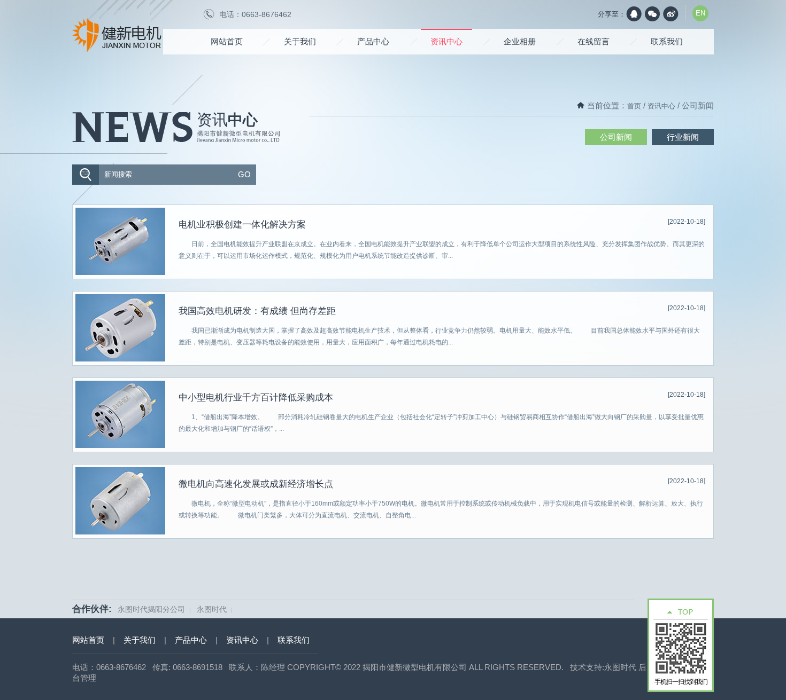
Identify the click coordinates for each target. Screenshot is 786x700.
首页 (634, 106)
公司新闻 (616, 136)
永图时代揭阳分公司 (151, 609)
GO (244, 174)
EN (700, 13)
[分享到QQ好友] (634, 13)
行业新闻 (683, 136)
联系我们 (667, 41)
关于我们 (300, 41)
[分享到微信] (652, 13)
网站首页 (227, 41)
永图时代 (212, 609)
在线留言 (593, 41)
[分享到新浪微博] (670, 13)
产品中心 (373, 41)
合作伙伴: (92, 609)
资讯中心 (446, 41)
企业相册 (520, 41)
